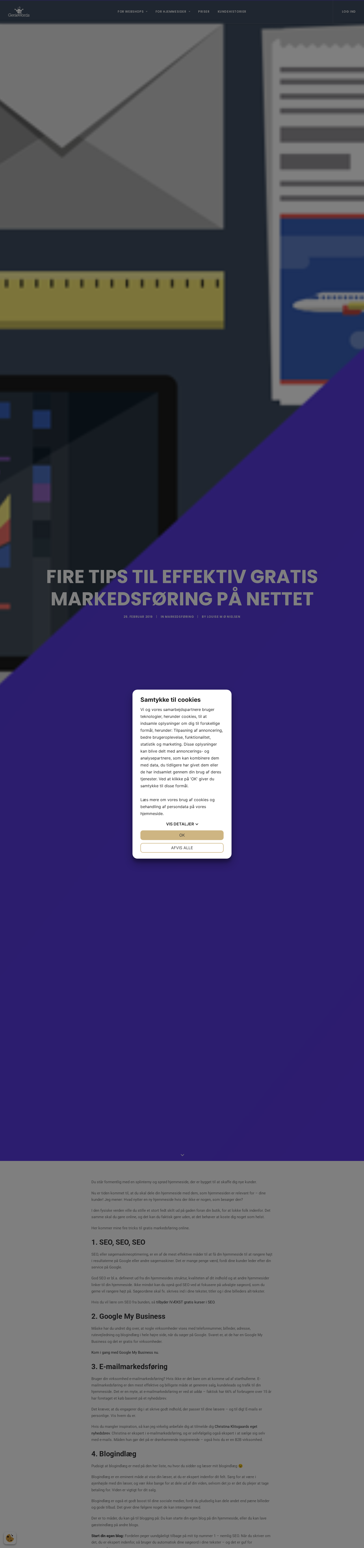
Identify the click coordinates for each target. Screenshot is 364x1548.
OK (182, 835)
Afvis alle (182, 847)
